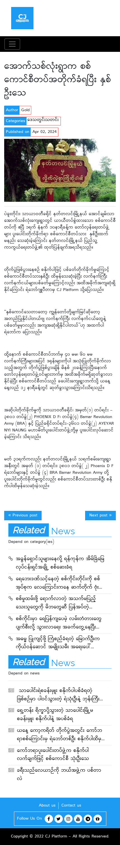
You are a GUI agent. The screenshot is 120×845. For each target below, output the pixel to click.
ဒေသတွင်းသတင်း (43, 120)
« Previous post (22, 515)
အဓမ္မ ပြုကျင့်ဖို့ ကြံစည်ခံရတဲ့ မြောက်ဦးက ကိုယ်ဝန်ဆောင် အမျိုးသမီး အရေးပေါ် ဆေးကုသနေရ (58, 644)
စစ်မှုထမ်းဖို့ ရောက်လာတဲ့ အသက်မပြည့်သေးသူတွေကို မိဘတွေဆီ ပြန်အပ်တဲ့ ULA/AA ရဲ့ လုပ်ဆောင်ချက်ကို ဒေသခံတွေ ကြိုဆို (59, 604)
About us (47, 805)
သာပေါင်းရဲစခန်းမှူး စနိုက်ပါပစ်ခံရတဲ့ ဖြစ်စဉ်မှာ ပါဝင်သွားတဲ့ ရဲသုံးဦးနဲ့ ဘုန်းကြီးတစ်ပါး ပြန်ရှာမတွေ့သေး (58, 696)
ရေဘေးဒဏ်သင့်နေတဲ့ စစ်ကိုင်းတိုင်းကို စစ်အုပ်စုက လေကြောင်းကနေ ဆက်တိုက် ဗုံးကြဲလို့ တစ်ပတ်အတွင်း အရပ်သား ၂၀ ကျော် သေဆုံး (60, 584)
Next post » (100, 515)
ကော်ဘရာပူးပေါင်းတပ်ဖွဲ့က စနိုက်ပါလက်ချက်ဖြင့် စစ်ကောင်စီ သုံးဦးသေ (53, 755)
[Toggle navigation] (12, 44)
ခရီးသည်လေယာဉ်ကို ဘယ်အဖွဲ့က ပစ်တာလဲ (59, 775)
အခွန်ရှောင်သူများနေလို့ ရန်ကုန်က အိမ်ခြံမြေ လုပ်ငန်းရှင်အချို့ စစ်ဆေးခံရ (60, 563)
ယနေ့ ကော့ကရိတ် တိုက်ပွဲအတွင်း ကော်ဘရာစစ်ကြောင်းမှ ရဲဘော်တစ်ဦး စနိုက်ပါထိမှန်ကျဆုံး (60, 735)
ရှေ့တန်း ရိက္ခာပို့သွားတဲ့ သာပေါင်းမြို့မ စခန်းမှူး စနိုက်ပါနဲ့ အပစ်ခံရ (55, 715)
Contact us (71, 805)
